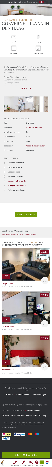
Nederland (40, 422)
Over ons (6, 410)
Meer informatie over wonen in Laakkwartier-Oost (19, 234)
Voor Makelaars (33, 410)
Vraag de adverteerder (35, 146)
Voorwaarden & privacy (10, 425)
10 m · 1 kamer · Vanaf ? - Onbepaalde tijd (17, 373)
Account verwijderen (9, 427)
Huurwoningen (39, 394)
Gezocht (31, 465)
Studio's (9, 394)
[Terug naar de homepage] (2, 463)
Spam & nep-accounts (36, 425)
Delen (44, 252)
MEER (24, 88)
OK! (41, 2)
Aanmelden (15, 465)
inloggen (23, 465)
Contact (15, 410)
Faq (22, 410)
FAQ (37, 465)
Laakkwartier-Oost (34, 127)
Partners (5, 415)
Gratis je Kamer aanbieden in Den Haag (28, 415)
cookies (20, 2)
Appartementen (22, 394)
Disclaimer (23, 425)
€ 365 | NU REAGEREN (26, 455)
